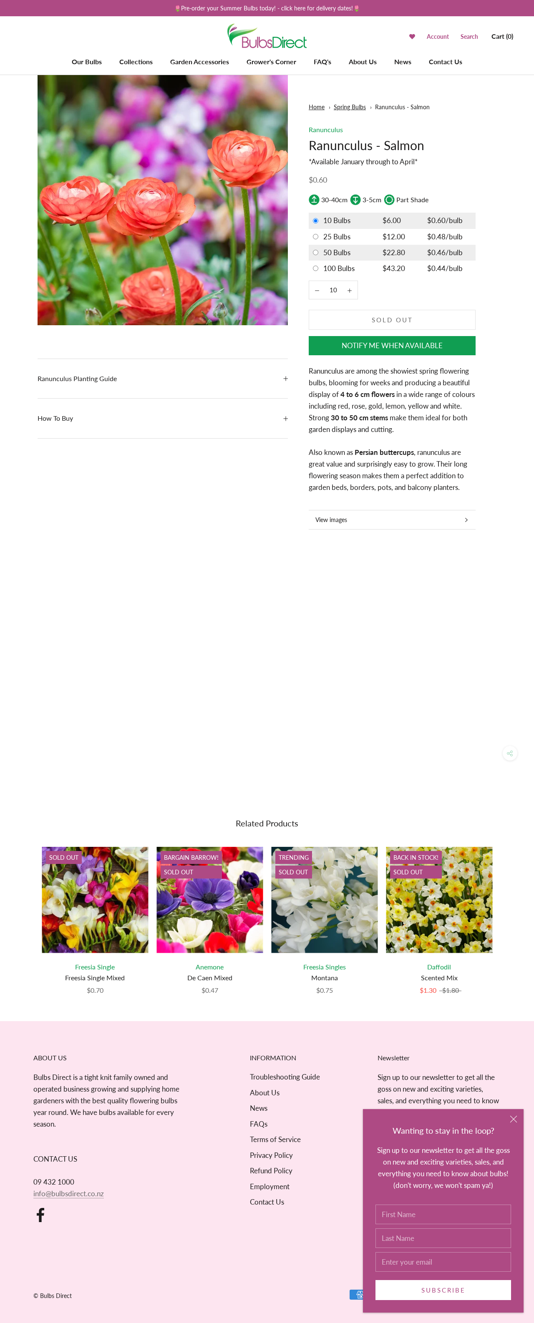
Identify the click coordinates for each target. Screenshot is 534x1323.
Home (317, 106)
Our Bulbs (87, 61)
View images (331, 519)
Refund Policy (271, 1170)
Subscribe (443, 1290)
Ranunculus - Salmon (402, 106)
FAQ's (322, 61)
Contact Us (445, 61)
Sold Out (392, 320)
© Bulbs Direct (52, 1295)
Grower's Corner (271, 61)
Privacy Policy (271, 1155)
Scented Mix (439, 978)
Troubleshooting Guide (285, 1076)
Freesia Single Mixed (95, 978)
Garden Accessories (199, 61)
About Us (363, 61)
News (402, 61)
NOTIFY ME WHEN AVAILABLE (392, 345)
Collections (136, 61)
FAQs (258, 1124)
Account (438, 36)
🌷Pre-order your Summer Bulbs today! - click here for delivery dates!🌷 (267, 8)
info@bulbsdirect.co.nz (68, 1193)
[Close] (513, 1119)
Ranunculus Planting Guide (77, 378)
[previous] (26, 912)
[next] (508, 912)
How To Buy (55, 418)
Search (469, 36)
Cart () (502, 36)
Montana (324, 978)
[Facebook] (40, 1215)
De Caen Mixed (209, 978)
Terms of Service (275, 1139)
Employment (270, 1186)
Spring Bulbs (350, 106)
